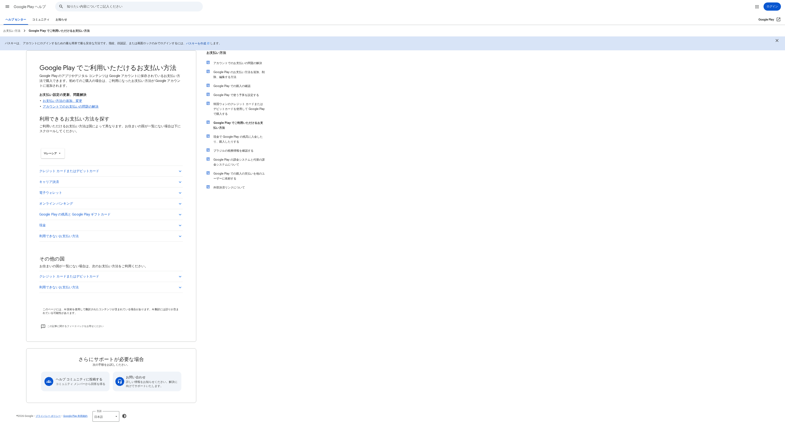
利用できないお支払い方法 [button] (59, 236)
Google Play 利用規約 (75, 415)
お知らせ (61, 19)
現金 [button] (42, 225)
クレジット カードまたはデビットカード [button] (69, 171)
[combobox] (135, 6)
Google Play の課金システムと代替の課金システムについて (239, 162)
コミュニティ (40, 19)
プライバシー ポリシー (48, 415)
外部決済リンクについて (229, 187)
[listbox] (53, 153)
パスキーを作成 (196, 43)
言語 (99, 411)
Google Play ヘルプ (30, 7)
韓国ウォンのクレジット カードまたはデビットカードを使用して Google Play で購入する (239, 109)
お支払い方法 (216, 53)
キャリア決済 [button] (49, 182)
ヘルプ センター (16, 19)
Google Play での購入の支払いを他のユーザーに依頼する (239, 176)
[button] (7, 6)
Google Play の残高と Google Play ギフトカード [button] (75, 214)
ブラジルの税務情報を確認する (233, 150)
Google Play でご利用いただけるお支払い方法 (238, 125)
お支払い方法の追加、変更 (62, 101)
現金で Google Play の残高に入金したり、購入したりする (238, 139)
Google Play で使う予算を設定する (236, 95)
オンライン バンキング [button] (56, 204)
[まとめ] (777, 41)
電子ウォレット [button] (50, 193)
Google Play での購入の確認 (231, 86)
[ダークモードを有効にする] (124, 416)
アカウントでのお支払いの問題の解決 (71, 107)
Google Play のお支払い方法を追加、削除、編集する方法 (239, 74)
